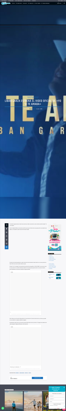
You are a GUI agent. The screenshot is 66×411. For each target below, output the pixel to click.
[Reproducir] (43, 408)
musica (26, 383)
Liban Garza (23, 325)
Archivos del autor (37, 389)
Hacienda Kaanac (11, 0)
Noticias (29, 102)
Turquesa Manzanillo (46, 3)
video (30, 383)
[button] (2, 408)
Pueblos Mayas (51, 288)
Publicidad (34, 0)
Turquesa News (19, 3)
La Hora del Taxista (52, 285)
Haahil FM (25, 3)
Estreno (17, 383)
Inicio (14, 3)
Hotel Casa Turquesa (27, 0)
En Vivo (60, 3)
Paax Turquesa (38, 3)
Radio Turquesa (32, 114)
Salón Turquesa (4, 0)
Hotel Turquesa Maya (19, 0)
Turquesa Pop (31, 3)
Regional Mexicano (35, 102)
